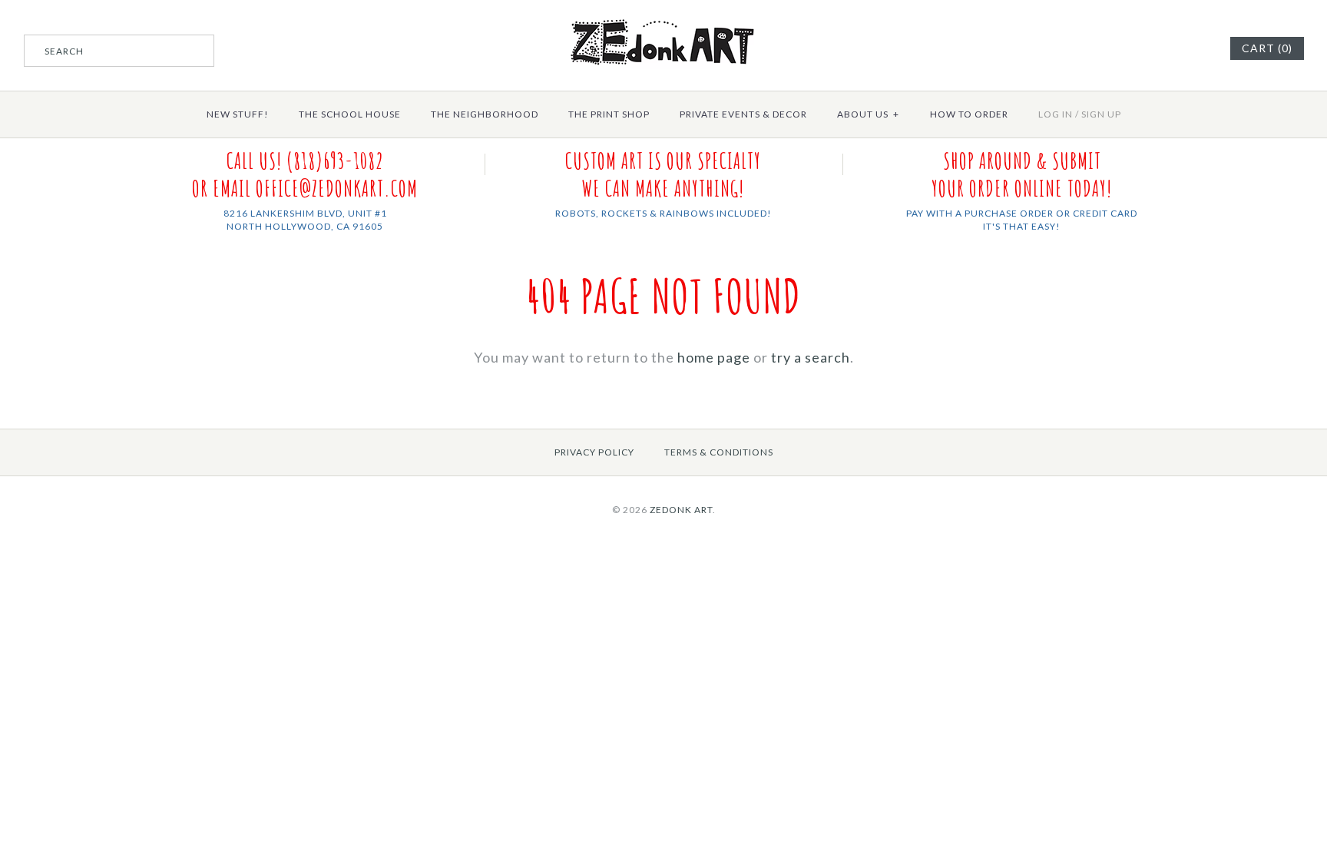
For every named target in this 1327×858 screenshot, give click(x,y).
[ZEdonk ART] (663, 18)
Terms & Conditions (718, 452)
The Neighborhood (484, 114)
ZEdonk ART (681, 509)
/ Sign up (1098, 114)
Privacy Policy (594, 452)
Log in (1055, 114)
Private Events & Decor (743, 114)
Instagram (1196, 48)
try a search (810, 357)
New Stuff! (238, 114)
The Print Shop (609, 114)
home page (713, 357)
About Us (868, 114)
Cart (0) (1267, 48)
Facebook (1177, 48)
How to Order (969, 114)
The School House (350, 114)
